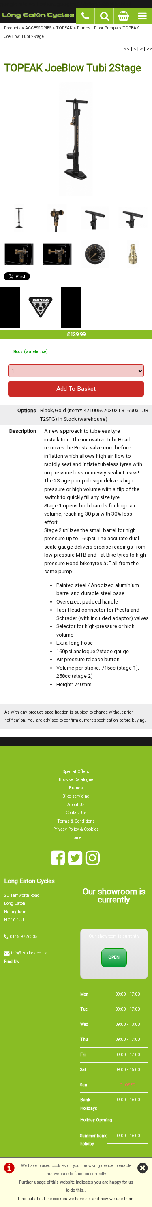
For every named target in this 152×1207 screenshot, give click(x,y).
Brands (76, 788)
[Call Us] (85, 15)
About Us (76, 804)
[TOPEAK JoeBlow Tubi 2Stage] (76, 139)
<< (127, 49)
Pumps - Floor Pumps (97, 28)
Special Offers (76, 771)
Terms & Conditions (76, 821)
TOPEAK (64, 28)
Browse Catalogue (76, 779)
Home (76, 837)
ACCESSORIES (38, 28)
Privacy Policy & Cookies (76, 829)
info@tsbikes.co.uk (29, 953)
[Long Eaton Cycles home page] (38, 15)
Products (12, 28)
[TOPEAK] (40, 326)
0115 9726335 (24, 936)
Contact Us (76, 812)
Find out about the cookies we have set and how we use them (75, 1198)
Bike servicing (76, 796)
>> (149, 49)
